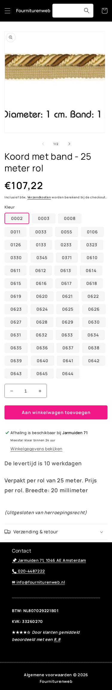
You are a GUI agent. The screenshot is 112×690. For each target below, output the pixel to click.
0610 (92, 257)
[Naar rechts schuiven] (69, 143)
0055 (66, 232)
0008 (70, 218)
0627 (16, 322)
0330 (16, 257)
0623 (16, 309)
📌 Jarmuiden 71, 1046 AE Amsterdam (49, 560)
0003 (44, 218)
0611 (15, 270)
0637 (67, 348)
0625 (67, 309)
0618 (91, 283)
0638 (93, 348)
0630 (94, 322)
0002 (17, 218)
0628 (41, 322)
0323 (91, 244)
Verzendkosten (39, 197)
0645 (42, 373)
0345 (41, 257)
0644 (67, 373)
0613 (65, 270)
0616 (41, 283)
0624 (42, 309)
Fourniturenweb (56, 681)
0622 (93, 296)
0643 (16, 373)
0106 (92, 232)
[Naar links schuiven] (43, 143)
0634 (93, 335)
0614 (91, 270)
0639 (16, 360)
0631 (15, 335)
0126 (15, 244)
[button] (7, 10)
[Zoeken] (86, 10)
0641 (68, 360)
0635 (16, 348)
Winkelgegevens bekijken (36, 449)
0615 (15, 283)
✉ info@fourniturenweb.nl (38, 582)
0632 (41, 335)
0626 (94, 309)
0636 (42, 348)
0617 (66, 283)
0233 (66, 244)
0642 (93, 360)
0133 (41, 244)
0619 (16, 296)
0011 (15, 232)
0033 (41, 232)
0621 (67, 296)
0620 (42, 296)
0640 (42, 360)
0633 (67, 335)
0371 (67, 257)
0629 (67, 322)
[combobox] (73, 10)
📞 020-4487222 (28, 571)
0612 (40, 270)
